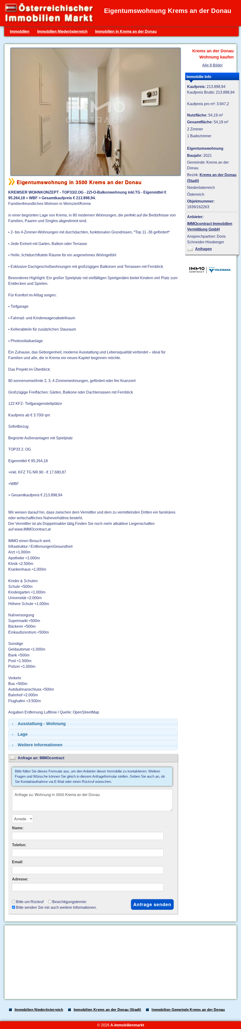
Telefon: (19, 845)
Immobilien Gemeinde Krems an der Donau (188, 1010)
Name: (18, 828)
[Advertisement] (120, 962)
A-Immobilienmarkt (127, 1025)
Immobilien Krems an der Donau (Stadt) (107, 1010)
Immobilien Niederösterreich (62, 31)
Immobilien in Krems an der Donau (126, 31)
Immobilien (19, 31)
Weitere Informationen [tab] (40, 745)
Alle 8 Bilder (212, 65)
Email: (17, 862)
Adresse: (20, 879)
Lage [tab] (23, 734)
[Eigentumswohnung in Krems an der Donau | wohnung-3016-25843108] (94, 175)
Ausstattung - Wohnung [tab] (42, 723)
